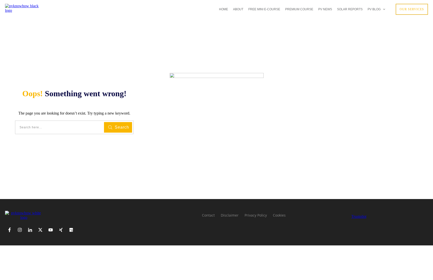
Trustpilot (358, 216)
